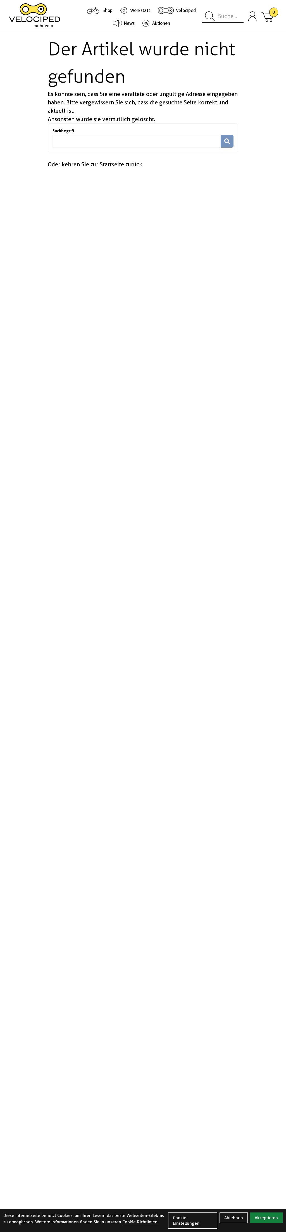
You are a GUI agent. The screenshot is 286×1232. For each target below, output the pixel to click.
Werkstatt (140, 10)
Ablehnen (233, 1217)
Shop (108, 10)
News (129, 23)
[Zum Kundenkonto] (252, 16)
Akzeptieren (266, 1217)
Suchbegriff (63, 130)
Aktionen (161, 23)
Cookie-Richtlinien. (140, 1221)
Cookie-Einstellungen (186, 1220)
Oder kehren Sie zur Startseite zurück (95, 164)
